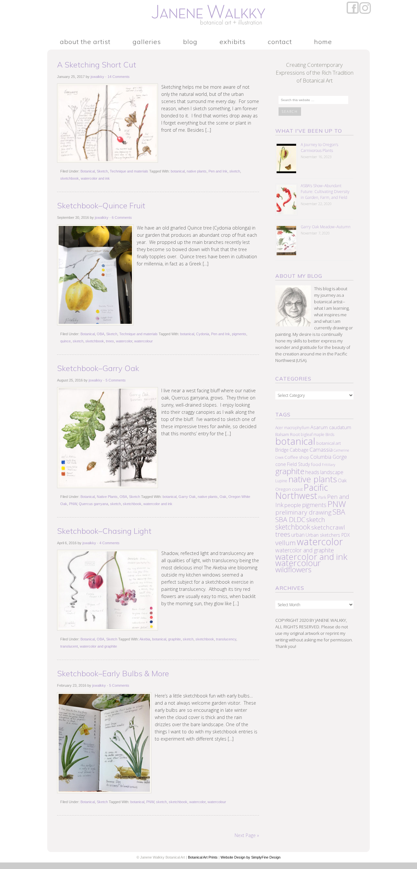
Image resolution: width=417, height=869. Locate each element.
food (316, 464)
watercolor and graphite (98, 646)
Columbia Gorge (328, 456)
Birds (329, 434)
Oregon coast (289, 489)
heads (312, 472)
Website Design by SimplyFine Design (250, 857)
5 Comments (116, 380)
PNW (73, 504)
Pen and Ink (217, 171)
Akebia (144, 639)
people (292, 505)
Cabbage (299, 450)
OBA (100, 334)
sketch (234, 171)
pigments (239, 334)
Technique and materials (129, 171)
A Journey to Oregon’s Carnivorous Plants (319, 147)
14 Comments (119, 77)
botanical (178, 171)
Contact (280, 42)
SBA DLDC (290, 519)
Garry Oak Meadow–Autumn (326, 227)
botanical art (328, 443)
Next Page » (247, 835)
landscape (331, 472)
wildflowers (293, 569)
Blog (190, 42)
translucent (69, 646)
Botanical (87, 171)
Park (322, 497)
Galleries (147, 42)
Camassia (321, 449)
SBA (339, 512)
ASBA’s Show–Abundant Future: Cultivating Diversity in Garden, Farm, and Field (325, 191)
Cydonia (202, 334)
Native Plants (107, 497)
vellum (285, 542)
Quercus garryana (93, 504)
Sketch (102, 171)
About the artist (85, 42)
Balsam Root (287, 434)
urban (298, 534)
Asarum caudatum (330, 427)
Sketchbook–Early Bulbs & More (113, 673)
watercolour (143, 341)
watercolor (124, 341)
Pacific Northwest (301, 492)
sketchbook (69, 178)
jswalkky (97, 77)
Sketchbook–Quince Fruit (101, 205)
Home (323, 42)
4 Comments (109, 543)
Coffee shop (296, 457)
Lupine (281, 481)
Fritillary (328, 464)
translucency (226, 639)
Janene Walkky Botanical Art (208, 16)
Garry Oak (187, 497)
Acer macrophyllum (292, 427)
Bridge (282, 450)
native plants (197, 171)
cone (280, 464)
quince (65, 341)
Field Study (298, 464)
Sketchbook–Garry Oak (98, 368)
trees (110, 341)
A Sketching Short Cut (96, 64)
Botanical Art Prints (203, 857)
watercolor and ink (95, 178)
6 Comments (122, 217)
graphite (174, 639)
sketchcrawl (328, 527)
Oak (223, 497)
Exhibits (233, 42)
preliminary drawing (303, 512)
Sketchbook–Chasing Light (104, 531)
